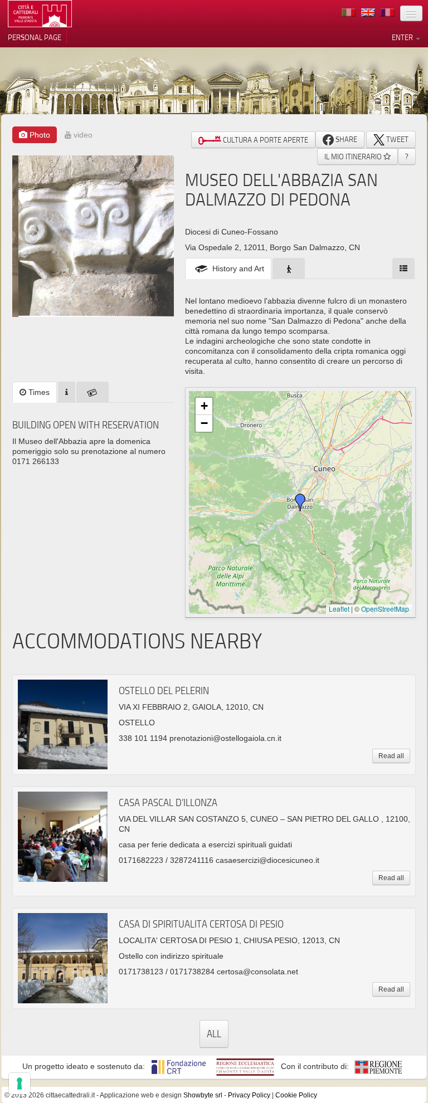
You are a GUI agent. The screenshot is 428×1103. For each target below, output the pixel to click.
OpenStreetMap (385, 608)
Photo (38, 134)
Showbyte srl (202, 1095)
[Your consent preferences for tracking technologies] (19, 1083)
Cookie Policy (296, 1095)
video (82, 134)
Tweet (396, 139)
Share (345, 139)
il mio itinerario (353, 157)
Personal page (34, 37)
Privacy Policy (249, 1095)
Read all (391, 756)
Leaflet (339, 608)
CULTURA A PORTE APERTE (264, 140)
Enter (403, 37)
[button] (300, 502)
